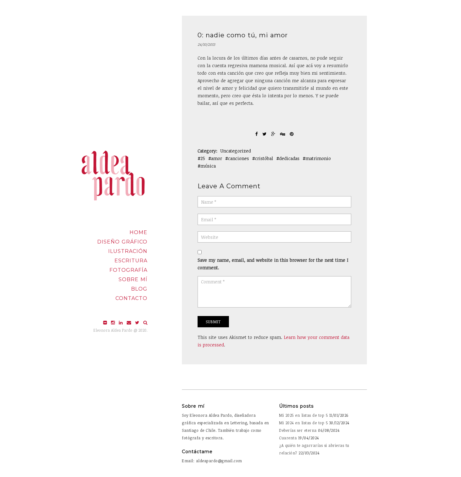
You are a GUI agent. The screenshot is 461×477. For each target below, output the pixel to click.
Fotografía (128, 270)
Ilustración (127, 251)
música (208, 166)
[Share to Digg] (283, 134)
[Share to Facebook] (257, 134)
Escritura (130, 261)
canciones (238, 158)
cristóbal (264, 158)
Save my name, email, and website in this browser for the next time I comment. (273, 264)
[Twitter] (138, 322)
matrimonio (318, 158)
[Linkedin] (121, 322)
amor (216, 158)
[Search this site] (145, 322)
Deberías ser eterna (298, 430)
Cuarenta (288, 437)
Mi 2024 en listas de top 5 (303, 422)
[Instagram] (113, 322)
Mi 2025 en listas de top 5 (303, 415)
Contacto (131, 298)
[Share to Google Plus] (274, 134)
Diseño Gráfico (122, 242)
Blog (139, 289)
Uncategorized (235, 151)
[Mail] (130, 322)
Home (138, 232)
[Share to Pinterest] (292, 134)
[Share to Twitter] (265, 134)
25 (202, 158)
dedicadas (289, 158)
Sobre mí (133, 279)
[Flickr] (106, 322)
